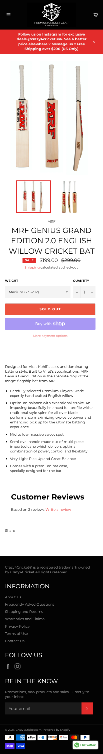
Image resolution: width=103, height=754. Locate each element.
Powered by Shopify (56, 729)
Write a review (58, 509)
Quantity (81, 281)
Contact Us (14, 641)
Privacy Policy (17, 626)
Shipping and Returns (24, 611)
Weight (11, 281)
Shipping (32, 267)
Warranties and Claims (24, 619)
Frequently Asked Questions (29, 604)
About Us (13, 597)
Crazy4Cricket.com (29, 729)
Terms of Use (16, 633)
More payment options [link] (50, 336)
